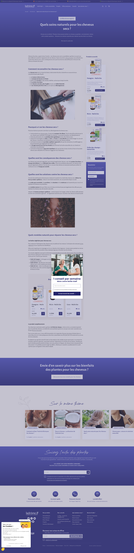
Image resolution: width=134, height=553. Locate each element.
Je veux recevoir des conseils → (67, 293)
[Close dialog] (81, 256)
